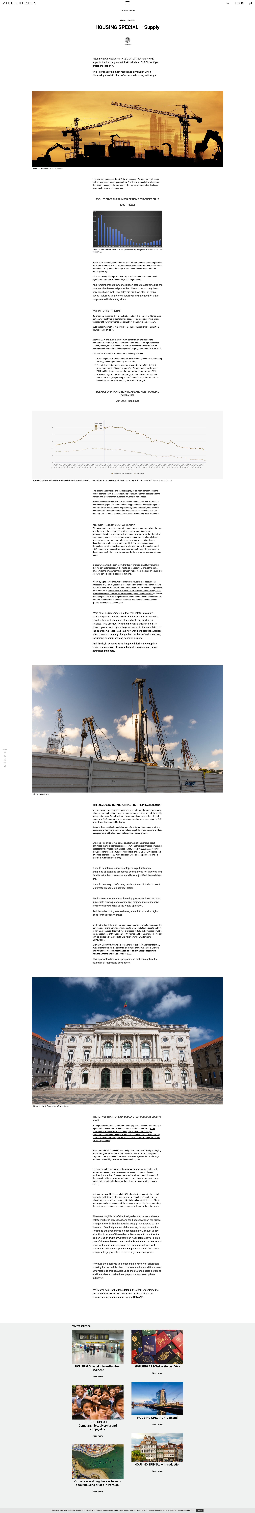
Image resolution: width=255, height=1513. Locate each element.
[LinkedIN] (5, 756)
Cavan (66, 1106)
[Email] (5, 763)
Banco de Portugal (165, 480)
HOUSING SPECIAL (127, 10)
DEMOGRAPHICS (132, 58)
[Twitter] (5, 760)
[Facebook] (5, 752)
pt (250, 3)
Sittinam (60, 169)
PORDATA (97, 252)
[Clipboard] (5, 766)
